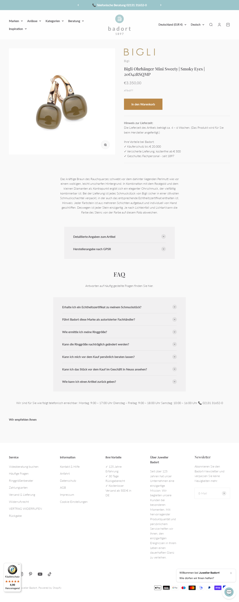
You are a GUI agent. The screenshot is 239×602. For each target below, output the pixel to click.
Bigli (127, 61)
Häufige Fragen (19, 473)
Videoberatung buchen (23, 466)
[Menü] (19, 565)
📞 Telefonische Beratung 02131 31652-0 (119, 5)
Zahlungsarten (18, 487)
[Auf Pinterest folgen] (30, 574)
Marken (14, 21)
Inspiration (16, 28)
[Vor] (161, 5)
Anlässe (32, 21)
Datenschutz (68, 480)
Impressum (67, 494)
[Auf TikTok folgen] (49, 574)
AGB (63, 487)
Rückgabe (15, 515)
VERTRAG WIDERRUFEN (25, 508)
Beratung (74, 21)
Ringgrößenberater (21, 480)
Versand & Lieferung (22, 494)
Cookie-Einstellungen (74, 501)
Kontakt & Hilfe (70, 466)
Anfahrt (65, 473)
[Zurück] (78, 5)
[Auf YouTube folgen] (40, 574)
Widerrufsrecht (19, 501)
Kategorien (53, 21)
